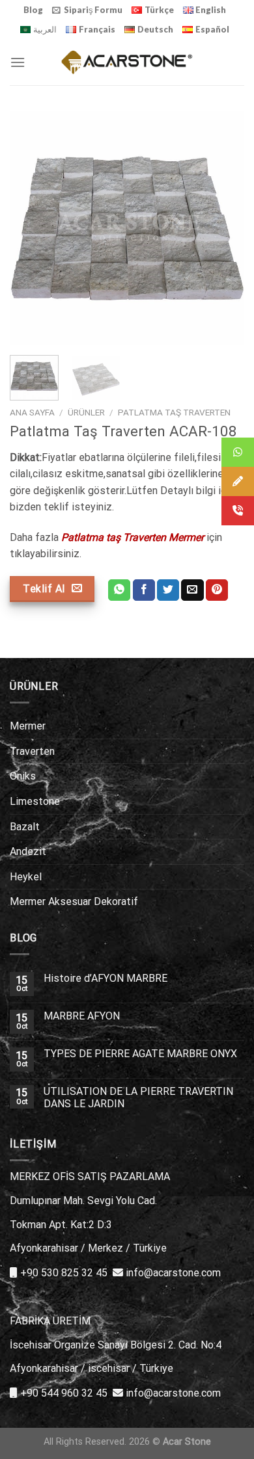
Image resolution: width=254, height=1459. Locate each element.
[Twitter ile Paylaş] (168, 590)
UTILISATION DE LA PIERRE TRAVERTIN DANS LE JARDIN (138, 1097)
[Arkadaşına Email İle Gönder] (192, 590)
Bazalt (25, 827)
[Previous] (30, 228)
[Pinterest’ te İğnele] (217, 590)
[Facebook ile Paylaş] (144, 590)
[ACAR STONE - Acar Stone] (127, 62)
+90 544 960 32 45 (64, 1393)
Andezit (28, 851)
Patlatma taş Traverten (174, 412)
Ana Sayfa (32, 412)
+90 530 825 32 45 (64, 1273)
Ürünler (86, 412)
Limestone (35, 801)
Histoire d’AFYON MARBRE (105, 978)
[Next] (223, 228)
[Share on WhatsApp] (119, 590)
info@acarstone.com (173, 1273)
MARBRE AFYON (82, 1016)
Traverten (32, 751)
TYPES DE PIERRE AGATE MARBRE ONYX (140, 1053)
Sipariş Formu (93, 10)
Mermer (28, 726)
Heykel (26, 877)
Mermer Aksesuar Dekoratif (74, 901)
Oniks (23, 776)
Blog (33, 10)
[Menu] (17, 62)
